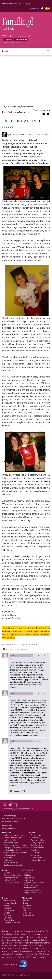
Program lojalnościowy (34, 882)
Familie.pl (12, 112)
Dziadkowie (36, 852)
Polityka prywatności (33, 892)
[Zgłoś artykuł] (46, 134)
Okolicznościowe (11, 882)
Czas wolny (9, 920)
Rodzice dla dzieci (11, 862)
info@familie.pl (8, 828)
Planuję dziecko (37, 847)
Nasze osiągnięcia (32, 890)
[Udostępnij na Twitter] (48, 114)
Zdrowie (7, 915)
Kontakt (27, 872)
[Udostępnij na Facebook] (43, 114)
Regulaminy (29, 877)
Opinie (7, 872)
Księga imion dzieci (12, 850)
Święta (7, 912)
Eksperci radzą (37, 840)
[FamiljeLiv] (47, 8)
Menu (5, 50)
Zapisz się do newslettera (11, 42)
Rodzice (34, 850)
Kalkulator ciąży (11, 842)
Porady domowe (38, 860)
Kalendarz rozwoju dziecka (15, 852)
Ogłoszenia (36, 835)
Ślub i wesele (36, 845)
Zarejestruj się (21, 39)
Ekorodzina (36, 837)
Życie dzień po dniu (12, 875)
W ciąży (7, 905)
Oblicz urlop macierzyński (15, 845)
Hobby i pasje (10, 880)
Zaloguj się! (8, 39)
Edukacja (8, 857)
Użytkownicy (36, 857)
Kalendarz (8, 860)
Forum (26, 900)
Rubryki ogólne (37, 842)
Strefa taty (36, 855)
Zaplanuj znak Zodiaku (14, 865)
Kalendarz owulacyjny (13, 835)
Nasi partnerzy (30, 887)
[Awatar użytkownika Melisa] (5, 655)
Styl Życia (8, 917)
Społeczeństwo (11, 877)
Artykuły (5, 107)
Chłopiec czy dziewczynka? (16, 847)
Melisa (12, 655)
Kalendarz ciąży (10, 840)
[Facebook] (42, 9)
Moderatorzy (29, 880)
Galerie (26, 908)
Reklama (27, 875)
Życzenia (27, 912)
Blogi (25, 903)
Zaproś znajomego (32, 885)
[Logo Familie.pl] (26, 22)
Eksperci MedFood (12, 922)
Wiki (25, 910)
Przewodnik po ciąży (13, 837)
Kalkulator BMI (10, 855)
